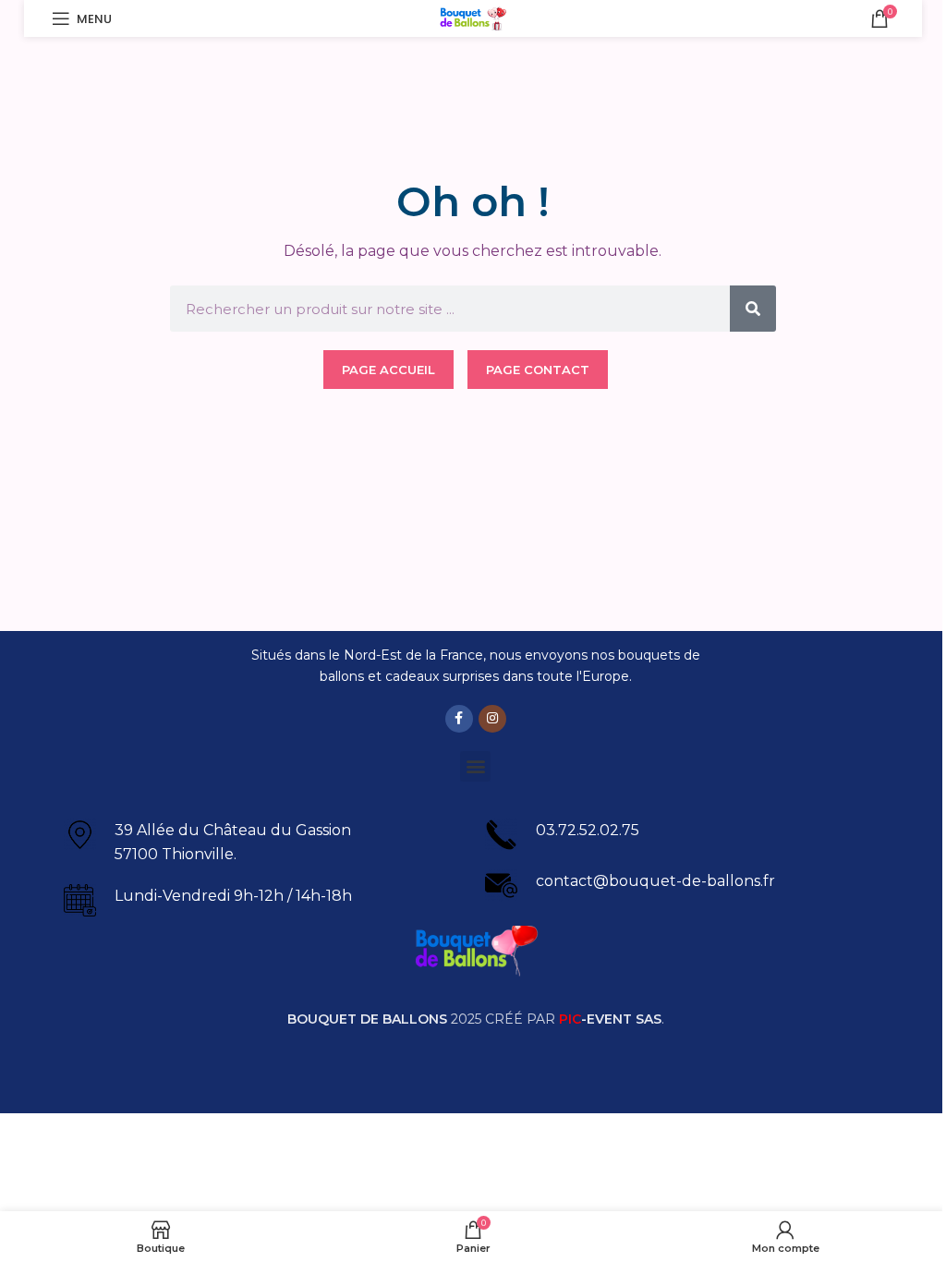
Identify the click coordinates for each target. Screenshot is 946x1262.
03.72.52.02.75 (587, 830)
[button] (475, 766)
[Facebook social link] (459, 719)
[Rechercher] (753, 308)
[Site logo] (473, 17)
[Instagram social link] (492, 719)
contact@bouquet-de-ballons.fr (655, 881)
